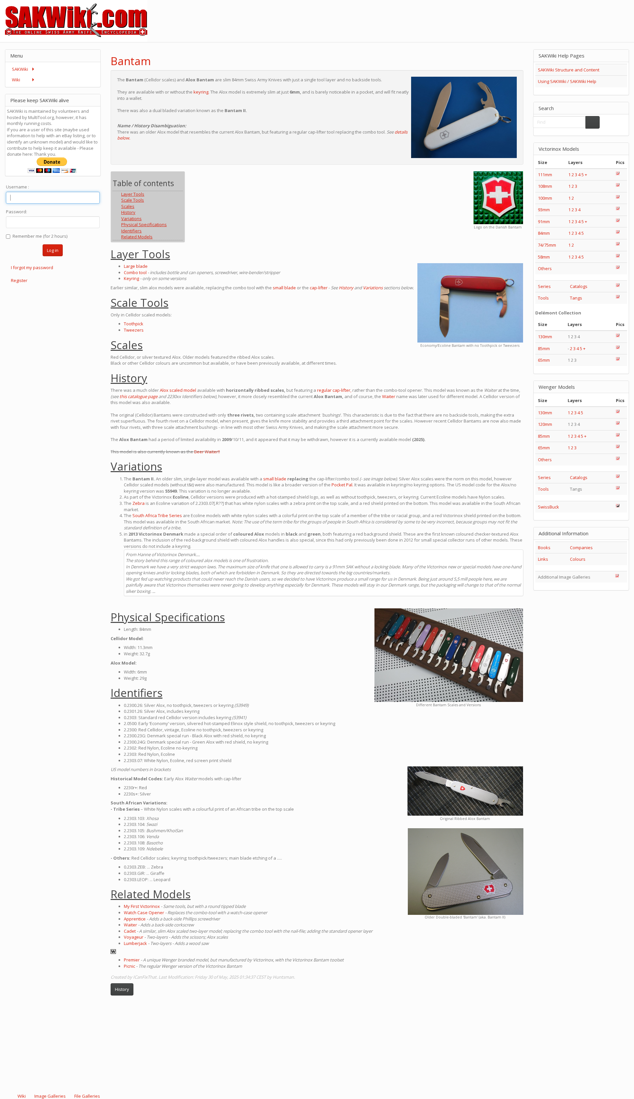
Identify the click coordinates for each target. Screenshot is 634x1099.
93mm (544, 210)
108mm (545, 186)
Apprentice (135, 919)
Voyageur (133, 937)
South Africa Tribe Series (157, 515)
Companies (581, 547)
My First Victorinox (142, 906)
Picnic (129, 966)
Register (19, 280)
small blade (284, 288)
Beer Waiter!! (207, 452)
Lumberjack (135, 943)
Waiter (388, 396)
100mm (545, 198)
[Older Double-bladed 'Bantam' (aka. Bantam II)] (465, 871)
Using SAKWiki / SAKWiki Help (567, 81)
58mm (544, 257)
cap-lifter (319, 288)
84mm (544, 233)
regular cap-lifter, (334, 390)
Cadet (130, 931)
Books (544, 547)
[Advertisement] (514, 15)
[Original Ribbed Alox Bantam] (465, 791)
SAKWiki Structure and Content (568, 70)
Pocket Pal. (342, 485)
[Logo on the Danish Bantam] (498, 197)
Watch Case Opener (144, 913)
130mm (545, 337)
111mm (545, 175)
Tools (543, 298)
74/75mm (547, 245)
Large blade (136, 266)
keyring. (201, 92)
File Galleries (86, 1096)
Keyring (131, 278)
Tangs (576, 298)
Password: (16, 212)
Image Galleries (50, 1096)
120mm (545, 424)
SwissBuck (548, 507)
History (346, 288)
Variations (373, 288)
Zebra (138, 503)
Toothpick (133, 324)
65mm (544, 360)
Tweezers (134, 330)
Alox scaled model (178, 390)
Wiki (22, 1096)
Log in (52, 250)
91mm (544, 221)
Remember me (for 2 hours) (40, 236)
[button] (501, 55)
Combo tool (135, 272)
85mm (544, 348)
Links (543, 559)
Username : (17, 187)
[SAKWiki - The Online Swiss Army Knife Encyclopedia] (73, 20)
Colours (577, 559)
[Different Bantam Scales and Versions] (448, 655)
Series (544, 286)
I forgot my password (32, 267)
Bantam (131, 61)
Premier (132, 960)
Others (545, 268)
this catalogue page (139, 396)
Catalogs (578, 286)
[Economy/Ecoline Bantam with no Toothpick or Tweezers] (470, 303)
